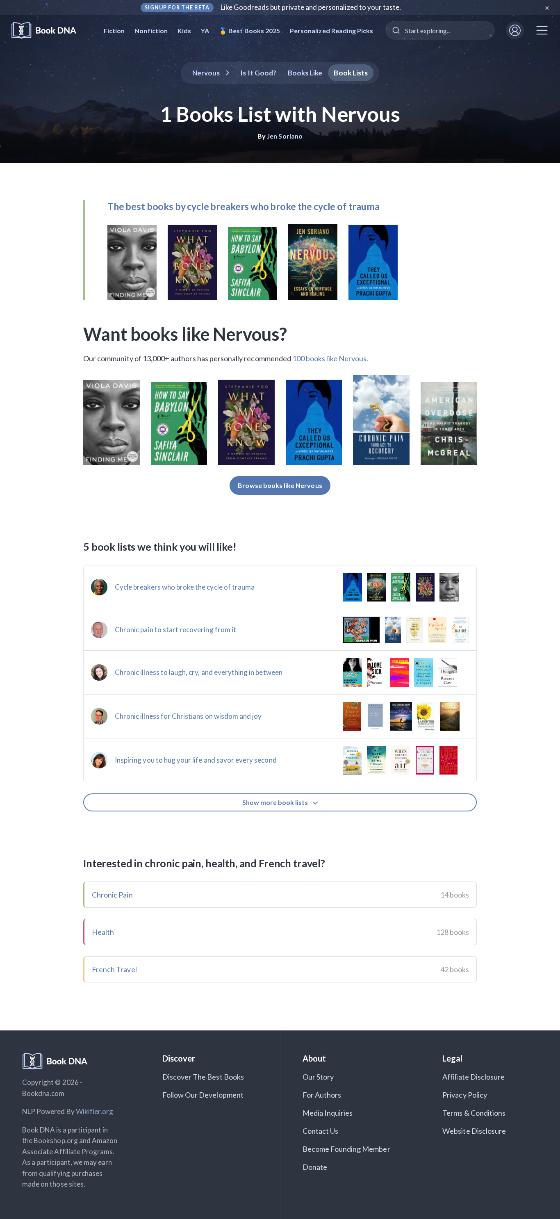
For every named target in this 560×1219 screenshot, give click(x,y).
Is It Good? (258, 72)
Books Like (305, 72)
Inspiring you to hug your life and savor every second (196, 760)
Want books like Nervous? (185, 333)
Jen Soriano (285, 136)
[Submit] (395, 30)
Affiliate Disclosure (473, 1076)
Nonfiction (151, 30)
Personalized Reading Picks (331, 30)
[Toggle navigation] (542, 30)
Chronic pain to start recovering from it (175, 629)
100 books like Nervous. (330, 358)
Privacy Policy (464, 1094)
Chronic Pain (112, 894)
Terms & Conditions (473, 1112)
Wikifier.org (95, 1111)
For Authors (322, 1094)
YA (205, 30)
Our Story (318, 1076)
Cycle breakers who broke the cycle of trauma (185, 587)
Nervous (206, 72)
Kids (184, 30)
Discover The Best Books (203, 1076)
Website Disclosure (474, 1130)
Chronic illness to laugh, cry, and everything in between (198, 672)
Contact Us (321, 1130)
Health (103, 931)
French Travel (114, 969)
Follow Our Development (203, 1094)
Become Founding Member (346, 1148)
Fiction (114, 30)
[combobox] (440, 30)
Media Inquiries (328, 1112)
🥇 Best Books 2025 (249, 30)
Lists (351, 72)
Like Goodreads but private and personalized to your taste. (311, 7)
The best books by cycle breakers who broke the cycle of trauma (243, 206)
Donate (315, 1166)
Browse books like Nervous (280, 485)
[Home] (49, 30)
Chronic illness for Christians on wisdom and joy (188, 716)
